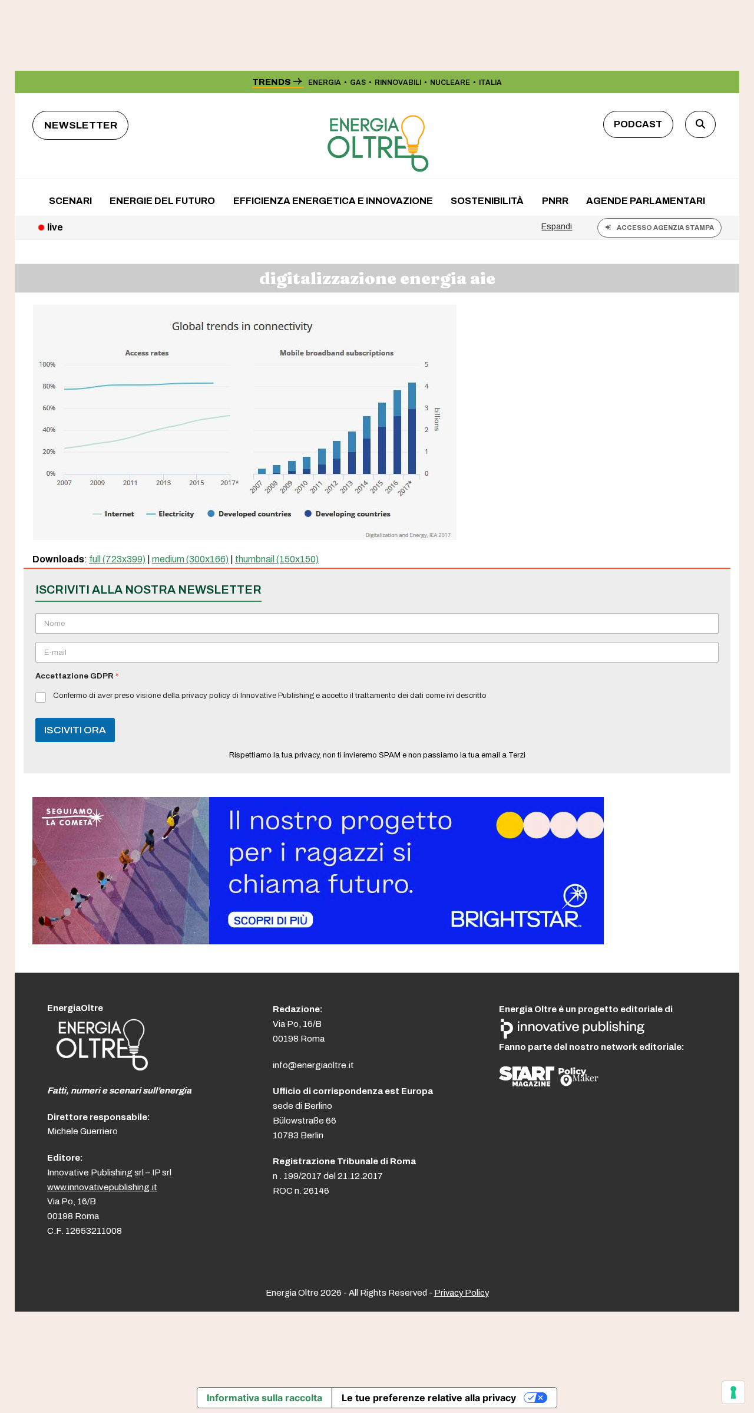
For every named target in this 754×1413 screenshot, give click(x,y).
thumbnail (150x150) (277, 559)
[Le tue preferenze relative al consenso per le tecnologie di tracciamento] (733, 1392)
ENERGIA (324, 82)
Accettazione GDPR (76, 676)
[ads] (318, 941)
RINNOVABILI (398, 82)
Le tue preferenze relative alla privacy (429, 1398)
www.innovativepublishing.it (102, 1187)
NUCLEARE (450, 82)
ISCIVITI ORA (75, 730)
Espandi (556, 226)
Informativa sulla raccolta (264, 1398)
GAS (358, 82)
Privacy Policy (461, 1292)
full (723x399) (117, 559)
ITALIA (490, 82)
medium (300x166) (190, 559)
